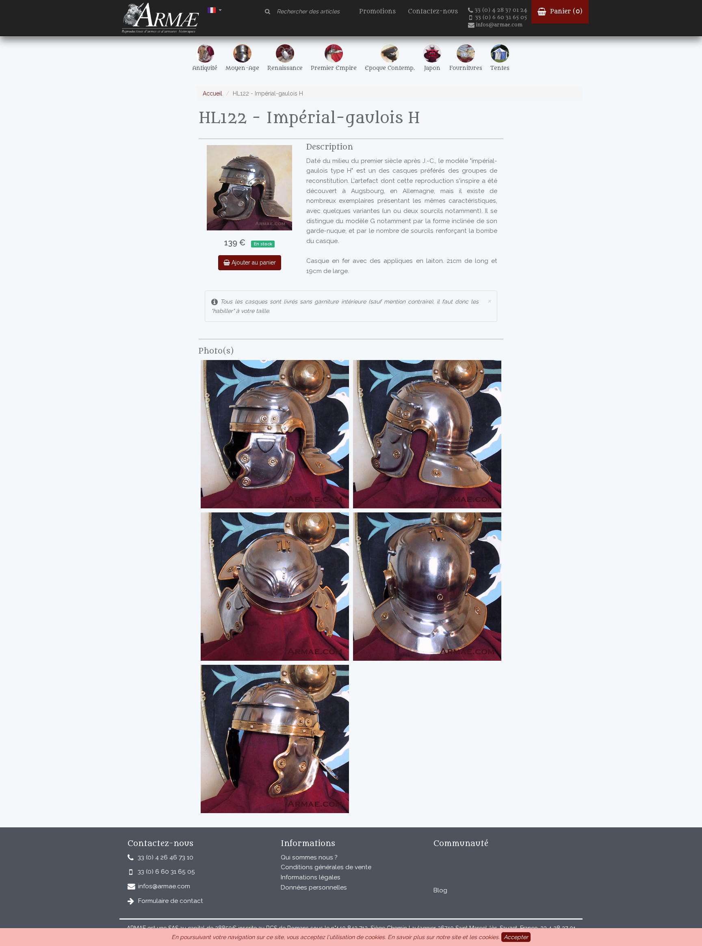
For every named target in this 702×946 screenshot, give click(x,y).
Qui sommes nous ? (309, 857)
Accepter (516, 937)
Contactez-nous (433, 11)
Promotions (377, 11)
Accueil (212, 93)
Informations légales (310, 877)
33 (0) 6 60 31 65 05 (501, 17)
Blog (440, 890)
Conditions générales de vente (326, 867)
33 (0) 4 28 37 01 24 (501, 10)
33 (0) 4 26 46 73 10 (165, 857)
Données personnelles (314, 887)
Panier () (565, 11)
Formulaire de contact (170, 901)
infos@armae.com (499, 25)
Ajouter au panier (253, 262)
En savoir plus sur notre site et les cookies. (444, 937)
